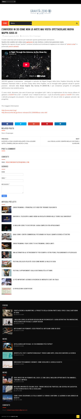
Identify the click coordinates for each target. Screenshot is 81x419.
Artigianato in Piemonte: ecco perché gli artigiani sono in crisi (37, 328)
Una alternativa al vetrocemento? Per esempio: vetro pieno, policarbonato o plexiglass (45, 252)
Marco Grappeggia (35, 36)
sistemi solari (71, 44)
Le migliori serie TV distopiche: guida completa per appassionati (36, 225)
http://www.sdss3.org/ (9, 110)
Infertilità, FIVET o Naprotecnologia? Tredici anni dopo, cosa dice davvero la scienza (45, 353)
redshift (11, 95)
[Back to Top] (77, 416)
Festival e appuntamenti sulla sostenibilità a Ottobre (32, 270)
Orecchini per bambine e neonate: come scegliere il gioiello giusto (38, 362)
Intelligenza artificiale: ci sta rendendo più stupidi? (33, 344)
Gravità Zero (14, 416)
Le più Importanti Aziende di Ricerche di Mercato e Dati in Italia (36, 279)
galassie (29, 42)
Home (5, 23)
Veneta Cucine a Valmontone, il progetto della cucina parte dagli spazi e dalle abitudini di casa (46, 311)
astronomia (25, 36)
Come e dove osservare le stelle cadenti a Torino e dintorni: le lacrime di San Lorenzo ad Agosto (46, 397)
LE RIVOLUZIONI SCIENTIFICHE (22, 288)
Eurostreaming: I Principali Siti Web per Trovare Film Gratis (35, 207)
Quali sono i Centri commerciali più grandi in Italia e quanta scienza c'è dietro (41, 234)
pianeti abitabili (13, 47)
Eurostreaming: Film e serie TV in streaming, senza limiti (33, 243)
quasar (62, 95)
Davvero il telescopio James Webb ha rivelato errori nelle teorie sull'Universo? (42, 216)
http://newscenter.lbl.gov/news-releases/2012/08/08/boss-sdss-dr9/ (24, 113)
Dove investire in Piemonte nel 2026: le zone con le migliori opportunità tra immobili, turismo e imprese (45, 378)
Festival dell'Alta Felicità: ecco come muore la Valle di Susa (34, 261)
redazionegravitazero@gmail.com (17, 162)
